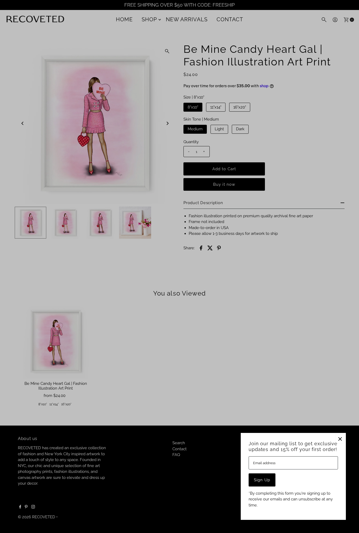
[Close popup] (340, 438)
